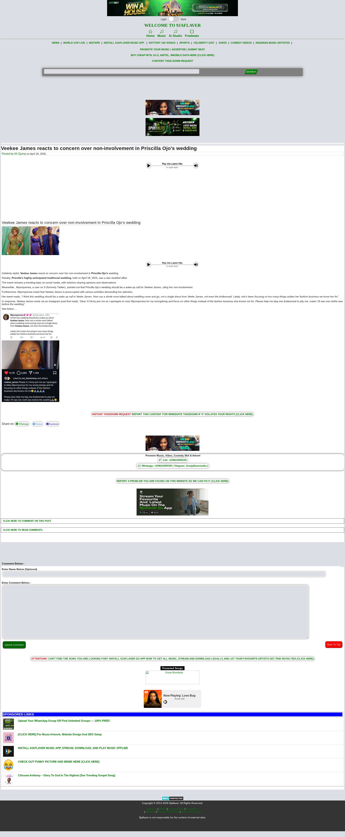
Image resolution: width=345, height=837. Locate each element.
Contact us (192, 808)
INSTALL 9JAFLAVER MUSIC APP (124, 42)
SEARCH (251, 71)
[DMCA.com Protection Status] (172, 799)
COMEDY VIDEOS (241, 42)
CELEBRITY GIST (204, 42)
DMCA (163, 808)
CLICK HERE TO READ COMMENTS (22, 530)
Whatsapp (23, 424)
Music (161, 36)
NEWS (55, 42)
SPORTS (184, 42)
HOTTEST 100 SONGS (162, 42)
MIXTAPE (94, 42)
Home (150, 36)
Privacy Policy (176, 808)
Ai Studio (175, 36)
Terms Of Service (191, 811)
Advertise (151, 811)
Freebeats (192, 36)
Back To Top (333, 644)
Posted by (8, 153)
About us (152, 808)
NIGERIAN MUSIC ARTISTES (273, 42)
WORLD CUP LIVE (74, 42)
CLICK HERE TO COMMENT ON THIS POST (26, 521)
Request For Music (169, 811)
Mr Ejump (20, 153)
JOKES (222, 42)
